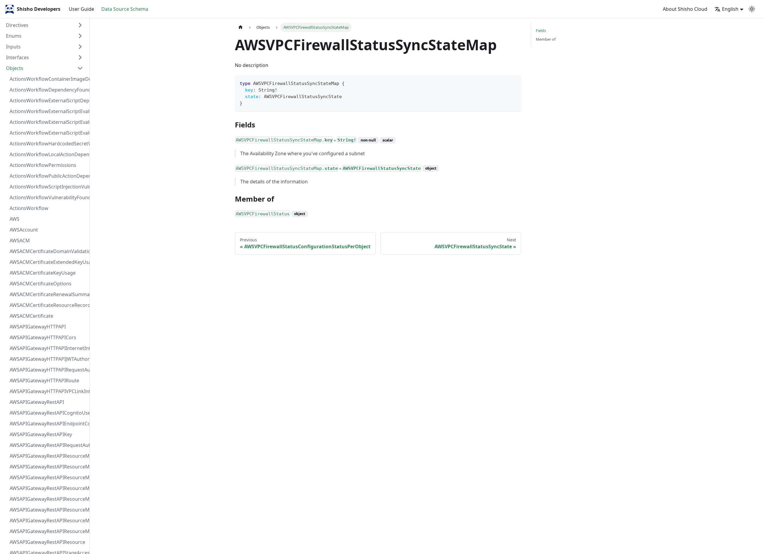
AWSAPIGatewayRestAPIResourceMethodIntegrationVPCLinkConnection (48, 499)
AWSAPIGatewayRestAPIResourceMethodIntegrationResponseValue (48, 466)
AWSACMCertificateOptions (40, 283)
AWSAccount (24, 229)
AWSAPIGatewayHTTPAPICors (43, 337)
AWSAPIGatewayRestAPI (37, 402)
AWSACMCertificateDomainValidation (48, 251)
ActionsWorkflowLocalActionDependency (48, 154)
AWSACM (20, 240)
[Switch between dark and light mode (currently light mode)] (752, 9)
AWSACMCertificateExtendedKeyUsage (48, 262)
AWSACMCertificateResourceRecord (48, 305)
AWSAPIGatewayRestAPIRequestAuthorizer (48, 445)
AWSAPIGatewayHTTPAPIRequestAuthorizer (48, 369)
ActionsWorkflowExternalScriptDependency (48, 100)
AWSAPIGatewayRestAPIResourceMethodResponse (48, 520)
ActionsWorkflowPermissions (43, 165)
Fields (541, 30)
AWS (14, 219)
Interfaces (17, 57)
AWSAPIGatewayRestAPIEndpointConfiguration (48, 423)
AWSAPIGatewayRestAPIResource (47, 542)
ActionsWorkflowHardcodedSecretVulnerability (48, 143)
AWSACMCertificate (31, 316)
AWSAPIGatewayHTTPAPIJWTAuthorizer (48, 359)
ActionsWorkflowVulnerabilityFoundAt (48, 197)
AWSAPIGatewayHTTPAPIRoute (44, 380)
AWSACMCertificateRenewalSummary (48, 294)
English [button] (730, 9)
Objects (14, 68)
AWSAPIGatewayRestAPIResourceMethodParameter (48, 509)
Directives (17, 25)
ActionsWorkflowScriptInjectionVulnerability (48, 186)
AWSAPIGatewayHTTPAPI (38, 326)
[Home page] (240, 27)
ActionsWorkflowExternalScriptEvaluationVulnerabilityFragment (48, 111)
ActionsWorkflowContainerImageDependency (48, 79)
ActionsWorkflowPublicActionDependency (48, 176)
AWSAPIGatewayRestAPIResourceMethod (48, 531)
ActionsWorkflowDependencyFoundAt (48, 89)
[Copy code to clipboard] (514, 83)
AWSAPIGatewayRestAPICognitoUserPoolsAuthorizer (48, 413)
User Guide (81, 9)
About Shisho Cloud (685, 9)
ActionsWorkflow (29, 208)
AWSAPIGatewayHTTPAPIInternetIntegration (48, 348)
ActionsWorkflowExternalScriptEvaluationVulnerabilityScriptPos (48, 122)
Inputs (13, 46)
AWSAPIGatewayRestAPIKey (41, 434)
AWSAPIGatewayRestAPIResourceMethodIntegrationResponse (48, 477)
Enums (14, 36)
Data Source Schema (124, 9)
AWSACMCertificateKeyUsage (43, 273)
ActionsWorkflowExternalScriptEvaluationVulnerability (48, 133)
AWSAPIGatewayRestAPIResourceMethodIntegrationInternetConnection (48, 456)
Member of (546, 39)
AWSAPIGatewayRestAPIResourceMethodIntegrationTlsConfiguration (48, 488)
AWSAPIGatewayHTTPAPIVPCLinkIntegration (48, 391)
